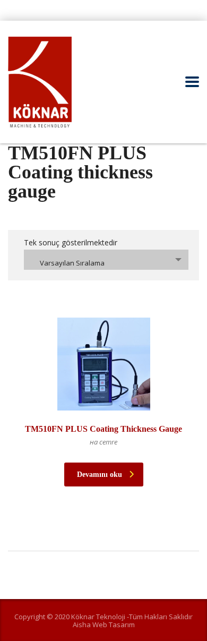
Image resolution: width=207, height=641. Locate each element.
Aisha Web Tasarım (104, 624)
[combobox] (106, 260)
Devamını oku (99, 474)
